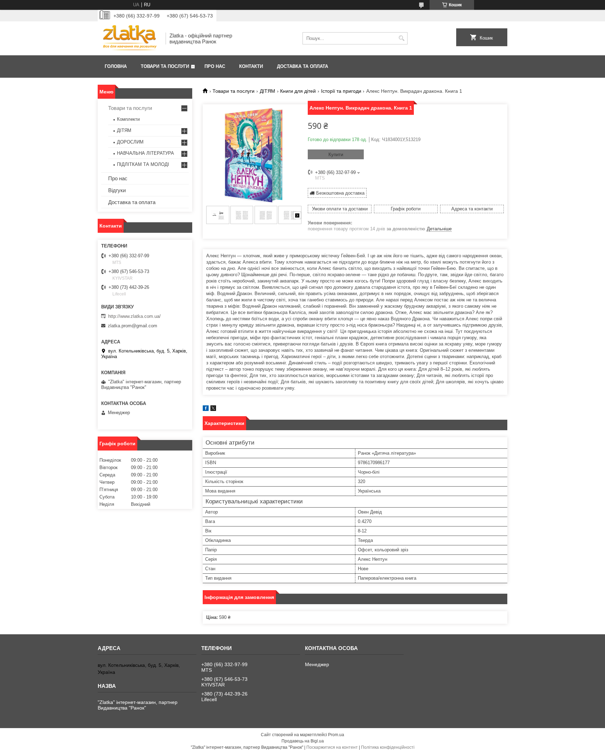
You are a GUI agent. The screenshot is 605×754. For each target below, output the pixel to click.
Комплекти (128, 119)
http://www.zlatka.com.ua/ (134, 316)
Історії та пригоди (341, 91)
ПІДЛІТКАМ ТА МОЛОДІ (143, 164)
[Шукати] (401, 38)
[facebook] (206, 409)
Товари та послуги (165, 66)
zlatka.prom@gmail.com (132, 325)
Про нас (214, 66)
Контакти (251, 66)
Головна (116, 66)
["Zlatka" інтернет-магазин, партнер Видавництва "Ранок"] (129, 38)
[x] (213, 409)
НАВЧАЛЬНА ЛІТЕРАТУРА (145, 153)
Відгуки (117, 190)
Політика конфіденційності (388, 747)
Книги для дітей (298, 91)
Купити (335, 154)
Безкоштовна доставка (340, 193)
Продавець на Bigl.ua (302, 741)
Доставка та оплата (302, 66)
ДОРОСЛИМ (130, 142)
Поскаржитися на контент (332, 747)
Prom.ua (336, 734)
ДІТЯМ (267, 91)
